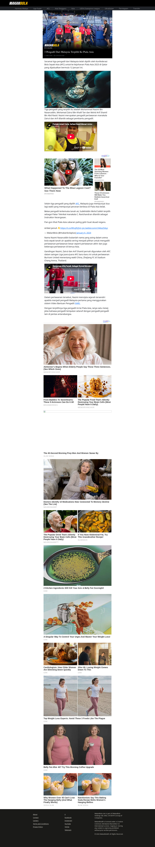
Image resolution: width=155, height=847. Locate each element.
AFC (77, 203)
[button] (77, 89)
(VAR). (77, 303)
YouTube (68, 824)
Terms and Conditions (41, 824)
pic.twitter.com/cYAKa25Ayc (95, 228)
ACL (48, 8)
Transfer (136, 8)
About (35, 814)
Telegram (68, 830)
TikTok (67, 827)
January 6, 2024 (83, 232)
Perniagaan (123, 8)
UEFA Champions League (90, 8)
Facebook (68, 818)
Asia (73, 8)
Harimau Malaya (21, 8)
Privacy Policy (38, 827)
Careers (35, 821)
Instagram (68, 821)
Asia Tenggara (60, 8)
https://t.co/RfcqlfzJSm (71, 228)
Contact (35, 818)
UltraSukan (109, 8)
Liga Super (37, 8)
